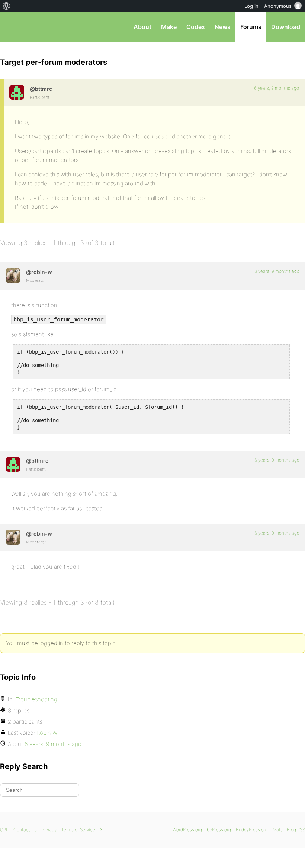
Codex (195, 27)
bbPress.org (12, 27)
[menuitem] (6, 6)
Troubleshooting (36, 699)
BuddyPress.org (252, 829)
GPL (4, 829)
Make (169, 27)
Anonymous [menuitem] (278, 6)
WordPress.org (187, 829)
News (223, 27)
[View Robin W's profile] (13, 275)
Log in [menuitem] (251, 6)
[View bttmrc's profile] (16, 92)
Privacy (49, 829)
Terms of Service (78, 829)
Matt (277, 829)
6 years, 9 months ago (276, 88)
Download (285, 27)
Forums (250, 27)
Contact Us (25, 829)
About (142, 27)
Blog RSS (296, 829)
